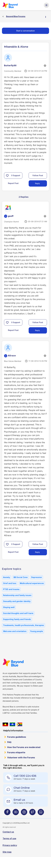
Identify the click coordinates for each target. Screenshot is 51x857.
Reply (37, 183)
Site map (7, 852)
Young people (36, 631)
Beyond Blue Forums (10, 5)
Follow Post (38, 175)
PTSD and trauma (11, 589)
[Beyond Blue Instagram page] (24, 813)
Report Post (13, 183)
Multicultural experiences (32, 583)
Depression (36, 577)
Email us (19, 799)
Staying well (9, 607)
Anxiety (6, 577)
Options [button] (46, 16)
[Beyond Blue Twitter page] (32, 813)
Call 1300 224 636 (25, 775)
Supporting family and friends (17, 619)
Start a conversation (25, 31)
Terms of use (9, 838)
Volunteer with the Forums (21, 757)
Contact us (8, 832)
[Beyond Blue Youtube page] (16, 813)
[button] (7, 175)
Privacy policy (10, 845)
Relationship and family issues (17, 595)
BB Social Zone (21, 577)
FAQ (9, 742)
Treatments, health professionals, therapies (23, 625)
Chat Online (22, 787)
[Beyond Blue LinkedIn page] (41, 813)
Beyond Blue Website (13, 662)
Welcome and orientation (14, 631)
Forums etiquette (16, 752)
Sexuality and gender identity (16, 601)
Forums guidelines (16, 737)
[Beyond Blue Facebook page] (7, 813)
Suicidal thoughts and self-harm (18, 613)
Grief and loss (9, 583)
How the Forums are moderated (23, 747)
